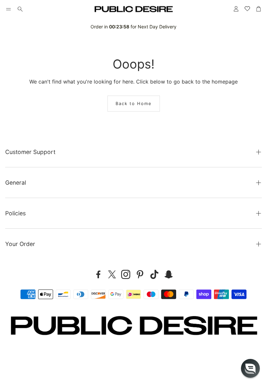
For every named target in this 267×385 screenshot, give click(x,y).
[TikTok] (154, 274)
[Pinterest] (140, 274)
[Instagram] (125, 274)
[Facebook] (98, 274)
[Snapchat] (168, 274)
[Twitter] (112, 274)
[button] (8, 9)
